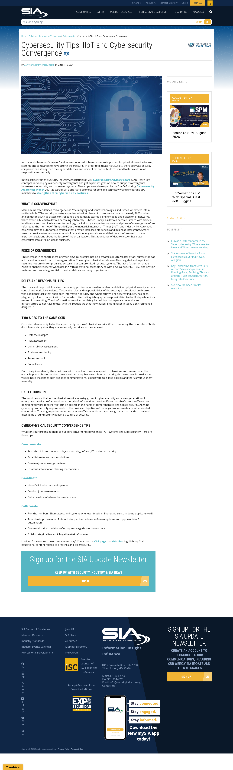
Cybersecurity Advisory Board (111, 180)
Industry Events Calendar (36, 646)
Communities (83, 11)
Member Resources (121, 11)
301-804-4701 (115, 679)
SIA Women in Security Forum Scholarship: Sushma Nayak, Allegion (188, 257)
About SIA (150, 3)
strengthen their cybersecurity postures (62, 193)
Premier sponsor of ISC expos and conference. (89, 665)
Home (24, 36)
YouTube (23, 727)
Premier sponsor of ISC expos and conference (210, 4)
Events (100, 11)
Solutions (33, 36)
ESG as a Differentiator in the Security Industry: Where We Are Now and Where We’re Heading (190, 244)
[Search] (209, 12)
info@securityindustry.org (125, 682)
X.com (23, 689)
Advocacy (198, 11)
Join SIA (198, 3)
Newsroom (71, 652)
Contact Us (108, 685)
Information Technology (50, 36)
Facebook (23, 672)
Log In (185, 3)
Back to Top (217, 752)
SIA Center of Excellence (35, 629)
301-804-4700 (117, 676)
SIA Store (136, 3)
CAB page (100, 541)
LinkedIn (23, 706)
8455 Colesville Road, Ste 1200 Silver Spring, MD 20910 (120, 666)
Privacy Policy (64, 749)
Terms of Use (77, 749)
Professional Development (153, 11)
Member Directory (169, 3)
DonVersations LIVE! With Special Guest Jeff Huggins (187, 197)
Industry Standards (32, 641)
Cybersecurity (69, 36)
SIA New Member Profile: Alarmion (186, 286)
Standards (181, 11)
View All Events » (176, 218)
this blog (117, 541)
